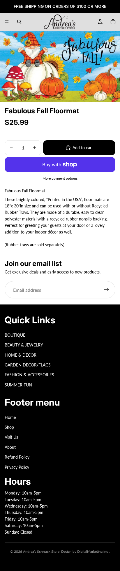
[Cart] (113, 21)
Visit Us (11, 437)
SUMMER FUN (18, 384)
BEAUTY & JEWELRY (24, 344)
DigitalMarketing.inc (93, 551)
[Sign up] (106, 290)
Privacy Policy (17, 467)
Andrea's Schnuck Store (41, 551)
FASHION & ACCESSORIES (29, 374)
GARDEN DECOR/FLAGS (28, 364)
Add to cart (83, 147)
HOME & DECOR (20, 355)
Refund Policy (17, 457)
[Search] (19, 21)
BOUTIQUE (15, 335)
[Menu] (6, 21)
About (10, 447)
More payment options (60, 178)
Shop (9, 427)
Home (10, 417)
